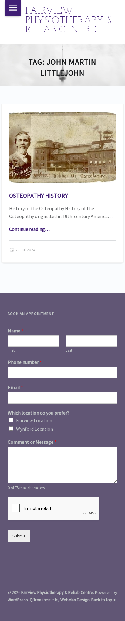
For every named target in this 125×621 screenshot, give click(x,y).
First (11, 350)
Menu (13, 8)
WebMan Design (75, 599)
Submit (18, 536)
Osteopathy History (38, 195)
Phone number (25, 362)
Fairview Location (34, 420)
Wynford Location (34, 429)
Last (69, 350)
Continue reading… (29, 229)
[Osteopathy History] (62, 115)
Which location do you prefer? (38, 413)
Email (15, 387)
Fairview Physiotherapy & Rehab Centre (57, 592)
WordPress (18, 599)
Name (15, 331)
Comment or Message (32, 442)
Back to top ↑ (103, 599)
